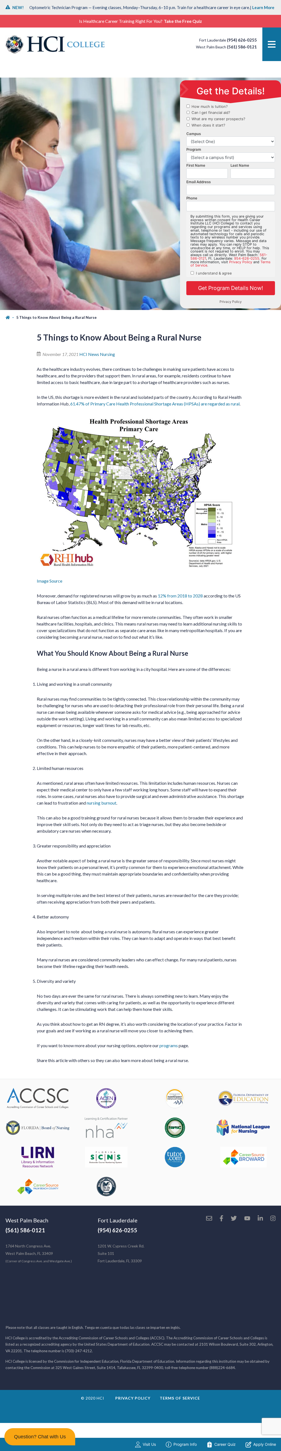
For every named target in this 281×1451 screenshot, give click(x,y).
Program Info (185, 1444)
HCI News (89, 354)
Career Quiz (225, 1444)
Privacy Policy (132, 1398)
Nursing (107, 354)
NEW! (18, 7)
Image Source (49, 580)
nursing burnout (101, 802)
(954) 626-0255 (242, 39)
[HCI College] (55, 44)
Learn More (263, 7)
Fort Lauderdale (117, 1220)
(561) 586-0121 (242, 46)
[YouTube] (247, 1218)
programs (168, 1045)
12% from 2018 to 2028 (180, 595)
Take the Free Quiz (183, 21)
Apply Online (264, 1444)
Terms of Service (180, 1398)
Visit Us (149, 1444)
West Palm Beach (26, 1220)
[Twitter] (234, 1218)
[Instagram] (273, 1218)
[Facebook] (221, 1218)
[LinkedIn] (260, 1218)
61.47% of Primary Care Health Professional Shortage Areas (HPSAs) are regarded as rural (155, 403)
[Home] (10, 317)
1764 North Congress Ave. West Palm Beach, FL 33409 (38, 1253)
